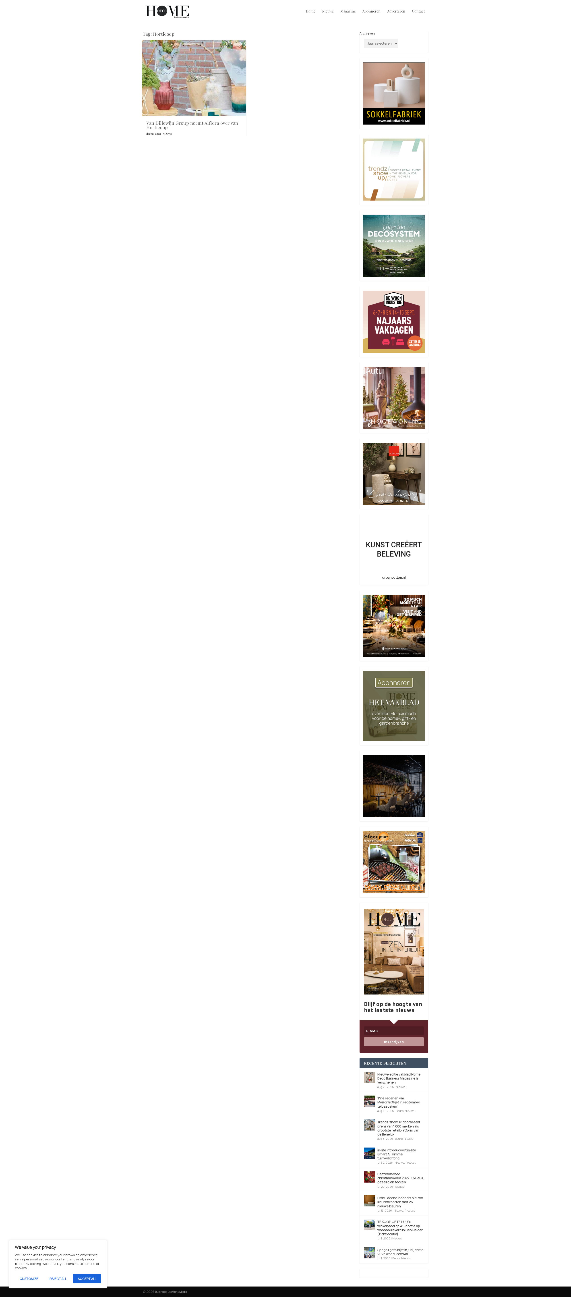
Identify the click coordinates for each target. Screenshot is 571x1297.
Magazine (348, 11)
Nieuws (328, 11)
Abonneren (371, 11)
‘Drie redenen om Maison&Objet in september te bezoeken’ (398, 1102)
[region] (58, 1264)
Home (310, 11)
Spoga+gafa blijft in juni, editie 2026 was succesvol (400, 1252)
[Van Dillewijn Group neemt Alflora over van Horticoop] (194, 78)
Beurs (399, 1111)
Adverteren (396, 11)
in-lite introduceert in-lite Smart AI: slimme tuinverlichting (396, 1154)
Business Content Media (171, 1292)
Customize (29, 1278)
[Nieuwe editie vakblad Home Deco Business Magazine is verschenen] (369, 1077)
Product (410, 1162)
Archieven (367, 33)
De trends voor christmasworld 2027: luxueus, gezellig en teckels (400, 1178)
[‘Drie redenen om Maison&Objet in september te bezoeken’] (369, 1101)
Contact (418, 11)
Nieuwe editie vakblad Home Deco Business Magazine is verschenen (398, 1078)
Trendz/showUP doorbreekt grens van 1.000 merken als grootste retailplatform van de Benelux (398, 1128)
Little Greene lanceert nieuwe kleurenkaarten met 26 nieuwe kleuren (400, 1202)
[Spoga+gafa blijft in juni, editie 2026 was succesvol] (369, 1252)
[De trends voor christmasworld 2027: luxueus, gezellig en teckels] (369, 1177)
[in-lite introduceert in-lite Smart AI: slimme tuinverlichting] (369, 1153)
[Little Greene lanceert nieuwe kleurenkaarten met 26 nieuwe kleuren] (369, 1200)
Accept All (87, 1278)
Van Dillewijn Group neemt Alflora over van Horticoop (192, 125)
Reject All (58, 1278)
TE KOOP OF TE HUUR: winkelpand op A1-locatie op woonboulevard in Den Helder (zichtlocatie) (400, 1228)
